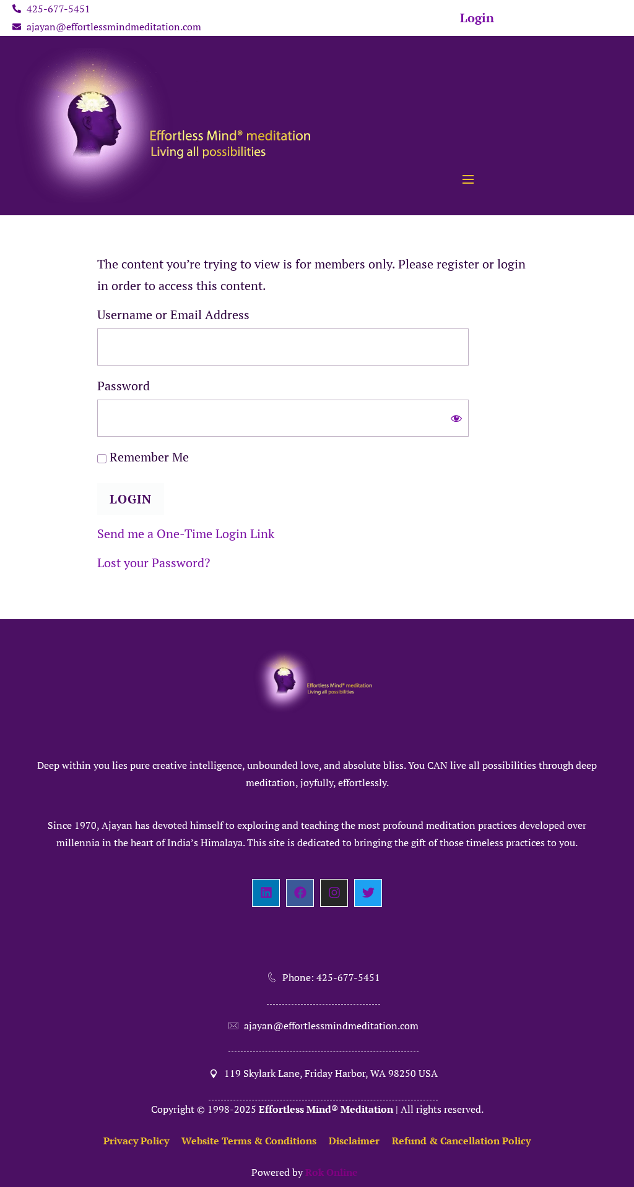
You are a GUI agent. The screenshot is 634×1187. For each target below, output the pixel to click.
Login (477, 17)
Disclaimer (354, 1140)
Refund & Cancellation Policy (461, 1140)
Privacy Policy (136, 1140)
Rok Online (331, 1172)
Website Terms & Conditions (248, 1140)
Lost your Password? (153, 562)
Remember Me (147, 456)
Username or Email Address (173, 314)
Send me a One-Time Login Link (185, 533)
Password (123, 385)
